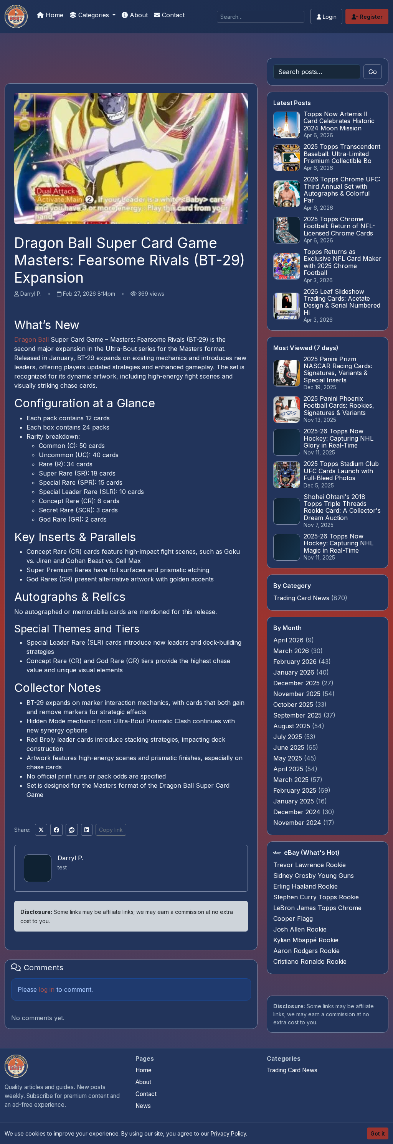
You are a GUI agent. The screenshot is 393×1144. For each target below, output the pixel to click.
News (143, 1105)
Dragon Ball (31, 339)
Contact (172, 15)
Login (329, 16)
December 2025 (297, 683)
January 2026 (294, 672)
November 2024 (298, 822)
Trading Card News (301, 598)
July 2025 (288, 737)
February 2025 (295, 790)
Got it (377, 1133)
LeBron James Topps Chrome (317, 908)
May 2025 (288, 758)
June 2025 (289, 747)
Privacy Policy (228, 1133)
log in (46, 989)
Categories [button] (93, 15)
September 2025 (298, 715)
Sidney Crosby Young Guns (313, 875)
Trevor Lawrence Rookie (309, 865)
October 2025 (294, 704)
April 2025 (289, 769)
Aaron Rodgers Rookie (306, 951)
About (138, 15)
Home (53, 15)
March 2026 (292, 651)
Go (372, 72)
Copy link (111, 829)
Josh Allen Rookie (300, 929)
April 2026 (289, 640)
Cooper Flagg (293, 918)
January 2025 (294, 801)
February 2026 (296, 661)
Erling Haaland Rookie (305, 886)
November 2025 (297, 694)
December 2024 (297, 812)
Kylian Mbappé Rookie (306, 940)
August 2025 (292, 726)
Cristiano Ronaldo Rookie (310, 961)
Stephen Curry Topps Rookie (316, 897)
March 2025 (291, 780)
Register (370, 16)
